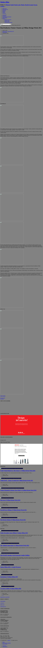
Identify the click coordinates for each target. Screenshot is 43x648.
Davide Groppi (29, 5)
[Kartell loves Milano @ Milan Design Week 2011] (9, 507)
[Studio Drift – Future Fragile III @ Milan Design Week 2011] (10, 478)
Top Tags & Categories (8, 22)
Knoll (12, 5)
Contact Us (4, 645)
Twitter (4, 12)
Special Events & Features (7, 16)
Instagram (4, 13)
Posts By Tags (7, 20)
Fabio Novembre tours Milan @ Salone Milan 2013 (14, 533)
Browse (4, 18)
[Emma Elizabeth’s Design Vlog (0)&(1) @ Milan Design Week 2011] (12, 488)
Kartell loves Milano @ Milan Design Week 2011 (13, 510)
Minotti (8, 5)
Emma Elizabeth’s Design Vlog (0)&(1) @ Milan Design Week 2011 (18, 490)
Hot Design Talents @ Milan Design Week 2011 (13, 520)
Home (4, 642)
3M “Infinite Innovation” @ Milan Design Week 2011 (14, 545)
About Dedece (2, 601)
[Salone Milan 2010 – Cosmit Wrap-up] (7, 564)
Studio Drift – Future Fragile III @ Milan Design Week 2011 (16, 480)
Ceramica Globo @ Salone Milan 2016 (10, 588)
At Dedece (4, 15)
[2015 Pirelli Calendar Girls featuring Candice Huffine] (9, 553)
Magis (22, 5)
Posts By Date (7, 21)
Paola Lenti (17, 5)
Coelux (2, 6)
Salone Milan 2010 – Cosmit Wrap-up (10, 567)
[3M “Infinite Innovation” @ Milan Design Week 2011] (9, 543)
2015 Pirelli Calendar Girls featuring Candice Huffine (15, 555)
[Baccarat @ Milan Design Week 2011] (7, 497)
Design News (5, 31)
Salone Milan (5, 17)
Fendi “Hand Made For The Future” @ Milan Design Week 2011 (17, 470)
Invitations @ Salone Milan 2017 (9, 577)
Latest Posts (4, 14)
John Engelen (5, 32)
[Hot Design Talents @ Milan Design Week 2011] (8, 517)
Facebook (4, 10)
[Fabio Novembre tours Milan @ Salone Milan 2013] (9, 530)
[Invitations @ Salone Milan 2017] (6, 574)
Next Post (2, 398)
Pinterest (4, 11)
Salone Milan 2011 (11, 31)
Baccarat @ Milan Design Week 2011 (10, 500)
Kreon (35, 5)
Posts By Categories (8, 19)
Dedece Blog (4, 2)
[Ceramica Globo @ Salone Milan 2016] (7, 586)
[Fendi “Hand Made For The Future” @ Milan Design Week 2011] (11, 468)
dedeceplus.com (5, 9)
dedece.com (4, 8)
